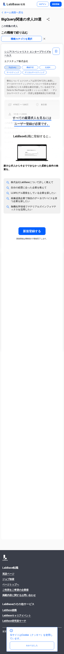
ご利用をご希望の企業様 (15, 589)
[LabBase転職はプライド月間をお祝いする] (14, 4)
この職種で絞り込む (14, 32)
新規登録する (32, 231)
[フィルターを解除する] (44, 38)
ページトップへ (10, 584)
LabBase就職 (9, 610)
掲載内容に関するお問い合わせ (19, 595)
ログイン (42, 4)
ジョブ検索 (8, 579)
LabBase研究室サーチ (14, 620)
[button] (48, 19)
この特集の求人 (9, 26)
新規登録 (55, 4)
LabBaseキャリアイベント (16, 615)
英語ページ (8, 573)
